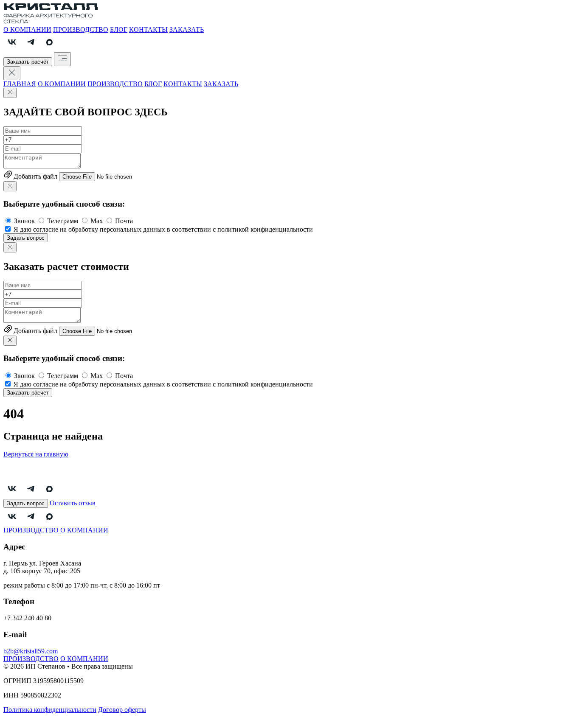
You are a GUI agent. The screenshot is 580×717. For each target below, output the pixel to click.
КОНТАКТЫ (148, 29)
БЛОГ (118, 29)
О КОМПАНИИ (27, 29)
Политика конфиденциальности (49, 709)
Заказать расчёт (28, 62)
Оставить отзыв (73, 503)
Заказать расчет (28, 392)
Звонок (24, 220)
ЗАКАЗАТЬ (186, 29)
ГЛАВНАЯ (19, 83)
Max (96, 220)
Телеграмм (62, 220)
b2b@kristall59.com (30, 651)
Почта (124, 220)
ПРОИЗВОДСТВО (80, 29)
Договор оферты (122, 709)
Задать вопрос (26, 238)
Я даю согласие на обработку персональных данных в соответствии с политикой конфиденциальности (163, 229)
